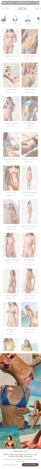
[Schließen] (37, 354)
